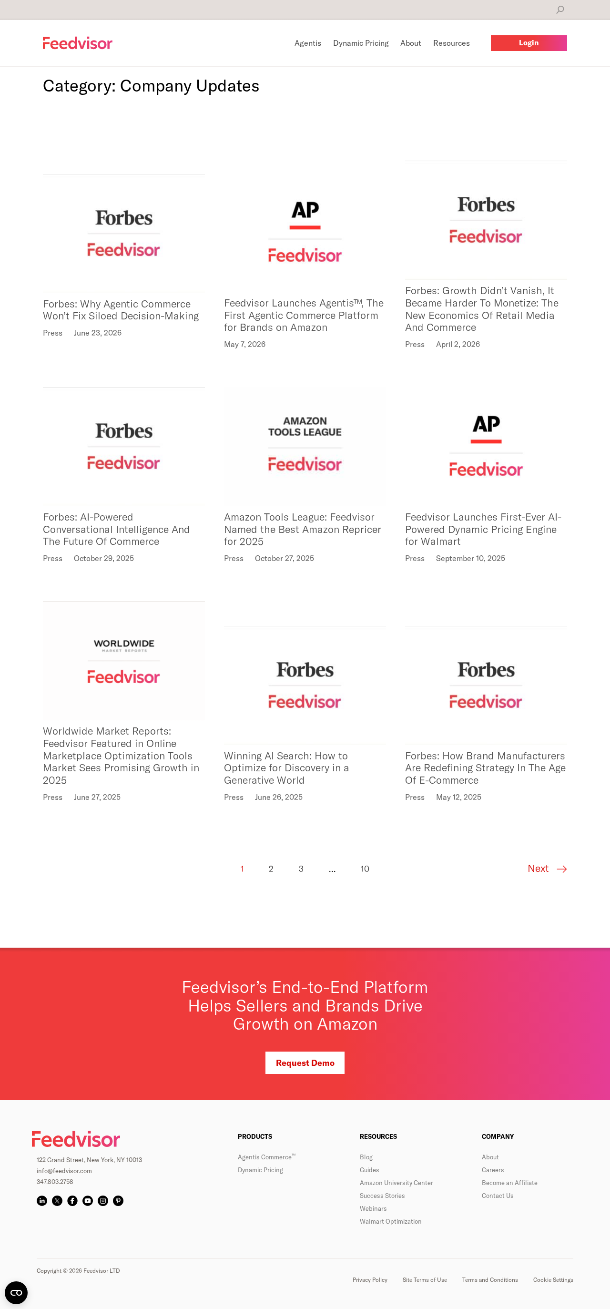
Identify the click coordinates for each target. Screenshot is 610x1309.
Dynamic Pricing (260, 1170)
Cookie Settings (553, 1279)
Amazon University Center (396, 1182)
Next (540, 868)
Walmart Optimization (391, 1221)
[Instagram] (103, 1201)
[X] (57, 1201)
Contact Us (498, 1195)
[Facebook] (72, 1201)
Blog (366, 1157)
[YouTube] (87, 1201)
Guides (369, 1170)
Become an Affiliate (510, 1182)
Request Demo (305, 1062)
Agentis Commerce (266, 1157)
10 (365, 868)
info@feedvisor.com (64, 1171)
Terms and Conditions (490, 1279)
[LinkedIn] (42, 1201)
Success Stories (382, 1195)
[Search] (560, 10)
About (490, 1157)
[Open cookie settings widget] (16, 1292)
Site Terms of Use (425, 1279)
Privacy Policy (370, 1279)
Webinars (373, 1208)
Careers (493, 1170)
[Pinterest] (118, 1201)
